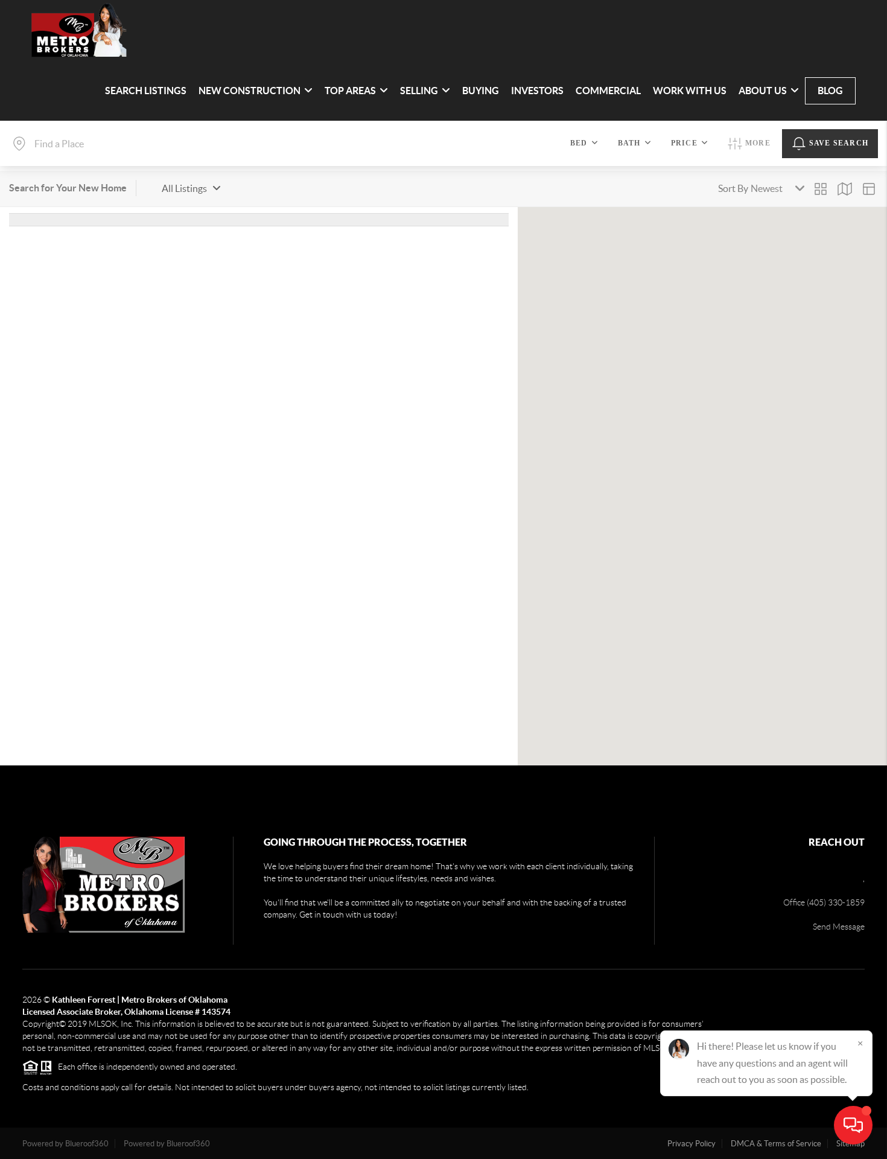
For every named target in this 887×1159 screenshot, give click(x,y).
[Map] (845, 189)
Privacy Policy (691, 1143)
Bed (579, 143)
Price (684, 143)
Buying (480, 90)
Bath (629, 143)
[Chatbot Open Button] (853, 1125)
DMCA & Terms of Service (776, 1143)
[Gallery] (821, 189)
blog (830, 90)
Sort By (733, 188)
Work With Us (689, 90)
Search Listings (145, 90)
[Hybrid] (869, 189)
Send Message (839, 926)
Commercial (608, 90)
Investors (537, 90)
